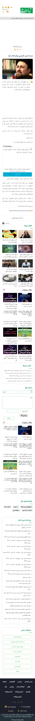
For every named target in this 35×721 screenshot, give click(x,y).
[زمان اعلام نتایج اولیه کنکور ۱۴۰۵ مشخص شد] (25, 278)
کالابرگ (17, 671)
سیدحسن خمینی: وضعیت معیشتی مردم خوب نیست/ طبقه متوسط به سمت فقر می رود (18, 373)
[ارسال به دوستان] (17, 49)
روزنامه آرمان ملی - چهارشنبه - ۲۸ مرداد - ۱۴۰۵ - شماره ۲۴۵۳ (18, 560)
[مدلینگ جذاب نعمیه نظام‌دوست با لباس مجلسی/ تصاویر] (25, 234)
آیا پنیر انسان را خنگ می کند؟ (10, 285)
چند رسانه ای (28, 682)
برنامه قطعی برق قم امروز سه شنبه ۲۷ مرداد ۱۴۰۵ (17, 537)
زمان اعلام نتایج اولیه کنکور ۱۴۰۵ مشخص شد (26, 285)
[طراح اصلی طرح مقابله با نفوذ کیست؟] (25, 263)
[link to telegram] (11, 7)
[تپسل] (4, 146)
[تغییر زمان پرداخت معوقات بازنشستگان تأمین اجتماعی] (9, 263)
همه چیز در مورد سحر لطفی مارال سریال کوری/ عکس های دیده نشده (18, 582)
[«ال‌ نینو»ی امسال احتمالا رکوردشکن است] (9, 234)
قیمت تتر (17, 661)
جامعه (5, 682)
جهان (28, 687)
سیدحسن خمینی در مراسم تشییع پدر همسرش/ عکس (18, 378)
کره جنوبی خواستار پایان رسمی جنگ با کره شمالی (18, 609)
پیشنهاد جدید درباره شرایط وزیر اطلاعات (20, 606)
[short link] (20, 49)
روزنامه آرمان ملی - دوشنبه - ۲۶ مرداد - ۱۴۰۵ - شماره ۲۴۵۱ (18, 541)
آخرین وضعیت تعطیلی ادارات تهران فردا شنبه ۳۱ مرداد (18, 588)
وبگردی (28, 692)
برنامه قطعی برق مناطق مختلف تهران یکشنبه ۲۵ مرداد (18, 532)
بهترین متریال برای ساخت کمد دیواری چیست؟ (18, 602)
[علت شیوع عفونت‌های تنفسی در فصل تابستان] (25, 248)
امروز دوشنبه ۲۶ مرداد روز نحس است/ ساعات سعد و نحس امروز (17, 594)
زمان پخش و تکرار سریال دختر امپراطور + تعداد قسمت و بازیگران (18, 526)
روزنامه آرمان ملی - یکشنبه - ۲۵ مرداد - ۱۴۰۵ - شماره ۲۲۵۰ (18, 547)
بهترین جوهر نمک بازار (17, 647)
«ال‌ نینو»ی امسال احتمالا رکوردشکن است (9, 241)
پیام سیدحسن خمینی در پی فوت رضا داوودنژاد (20, 376)
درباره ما (14, 702)
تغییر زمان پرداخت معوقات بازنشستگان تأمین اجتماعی (11, 270)
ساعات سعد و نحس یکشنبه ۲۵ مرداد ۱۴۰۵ (19, 574)
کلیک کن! (17, 174)
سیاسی (20, 682)
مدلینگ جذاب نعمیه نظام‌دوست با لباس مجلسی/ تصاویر (27, 241)
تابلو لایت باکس (17, 652)
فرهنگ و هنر (20, 687)
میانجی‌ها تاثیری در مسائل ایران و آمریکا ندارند (18, 599)
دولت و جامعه (27, 577)
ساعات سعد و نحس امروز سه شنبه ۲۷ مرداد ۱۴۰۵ (17, 571)
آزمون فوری (17, 656)
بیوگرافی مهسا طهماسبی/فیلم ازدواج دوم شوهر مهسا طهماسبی (18, 614)
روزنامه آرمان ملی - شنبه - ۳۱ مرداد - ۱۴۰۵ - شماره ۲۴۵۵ (17, 620)
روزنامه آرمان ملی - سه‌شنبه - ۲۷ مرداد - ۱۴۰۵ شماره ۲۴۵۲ (17, 553)
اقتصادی (12, 682)
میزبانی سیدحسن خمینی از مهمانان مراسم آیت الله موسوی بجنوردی (17, 371)
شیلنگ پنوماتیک (18, 637)
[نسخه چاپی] (15, 49)
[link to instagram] (8, 7)
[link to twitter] (6, 7)
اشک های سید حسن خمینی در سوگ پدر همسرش (19, 381)
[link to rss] (3, 7)
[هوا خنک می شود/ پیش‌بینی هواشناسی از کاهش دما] (9, 248)
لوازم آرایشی (17, 666)
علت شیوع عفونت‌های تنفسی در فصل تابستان (26, 256)
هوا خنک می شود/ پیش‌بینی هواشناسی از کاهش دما (10, 256)
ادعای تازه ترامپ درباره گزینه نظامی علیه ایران (20, 18)
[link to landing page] (26, 10)
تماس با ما (20, 702)
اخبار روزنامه (8, 692)
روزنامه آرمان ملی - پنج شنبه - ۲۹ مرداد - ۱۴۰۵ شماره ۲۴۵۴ (18, 566)
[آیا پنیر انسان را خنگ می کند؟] (9, 278)
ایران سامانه (14, 720)
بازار (6, 687)
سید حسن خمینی (16, 218)
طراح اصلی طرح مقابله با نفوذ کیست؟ (26, 270)
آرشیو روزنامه (19, 692)
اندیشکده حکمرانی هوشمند (17, 642)
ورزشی (12, 687)
